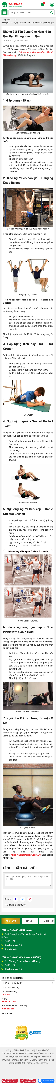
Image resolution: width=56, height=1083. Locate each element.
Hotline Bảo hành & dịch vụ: (14, 1007)
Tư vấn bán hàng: (9, 993)
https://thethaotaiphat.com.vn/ (26, 855)
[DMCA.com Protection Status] (22, 1033)
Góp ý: (8, 1000)
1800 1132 (10, 941)
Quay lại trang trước (16, 905)
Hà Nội (29, 921)
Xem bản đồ (11, 949)
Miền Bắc (11, 921)
